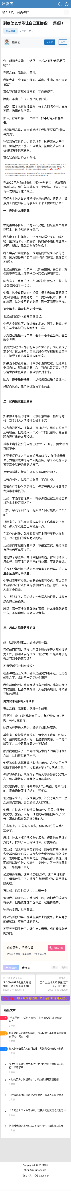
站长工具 (8, 12)
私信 (63, 42)
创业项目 (10, 30)
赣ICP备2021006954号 (35, 1170)
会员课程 (23, 12)
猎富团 (44, 1165)
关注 (51, 42)
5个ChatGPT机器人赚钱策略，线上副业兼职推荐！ (17, 986)
